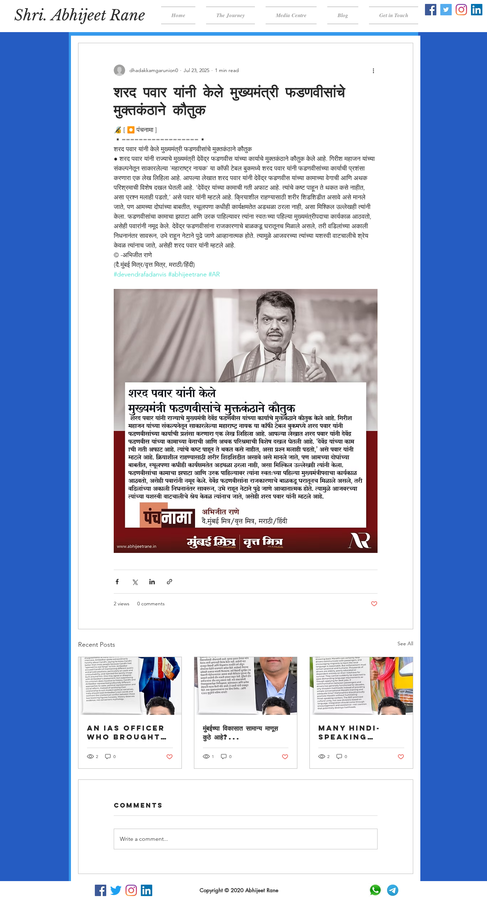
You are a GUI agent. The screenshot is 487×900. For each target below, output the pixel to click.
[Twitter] (446, 9)
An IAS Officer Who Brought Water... (126, 732)
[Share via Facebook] (117, 581)
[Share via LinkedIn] (152, 581)
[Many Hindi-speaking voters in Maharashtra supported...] (361, 686)
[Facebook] (430, 9)
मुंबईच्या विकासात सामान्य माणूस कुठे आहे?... (240, 732)
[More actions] (373, 70)
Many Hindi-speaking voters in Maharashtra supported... (355, 732)
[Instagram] (461, 9)
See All (405, 643)
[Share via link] (169, 581)
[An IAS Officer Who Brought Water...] (129, 686)
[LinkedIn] (476, 9)
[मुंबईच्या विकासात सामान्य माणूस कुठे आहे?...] (245, 686)
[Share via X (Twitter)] (134, 581)
